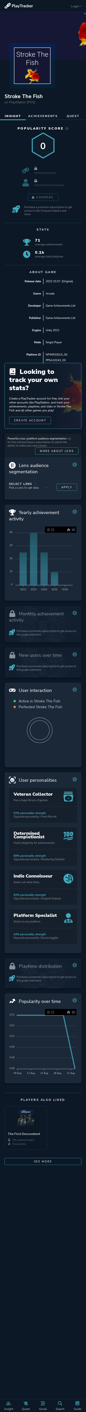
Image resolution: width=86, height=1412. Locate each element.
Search (60, 1409)
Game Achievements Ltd (60, 305)
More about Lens (57, 451)
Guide (77, 1409)
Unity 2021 (52, 330)
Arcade (50, 293)
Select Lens (20, 484)
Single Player (54, 342)
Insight (8, 1409)
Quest (26, 1409)
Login (75, 6)
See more (43, 1161)
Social (43, 1409)
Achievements (43, 116)
